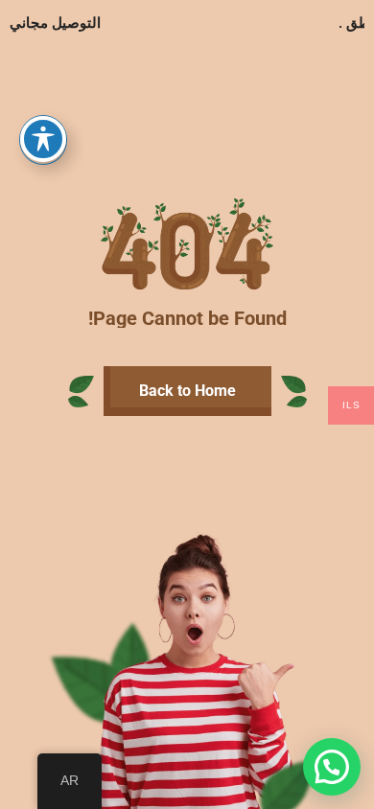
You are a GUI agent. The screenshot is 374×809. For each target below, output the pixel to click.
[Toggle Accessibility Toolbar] (43, 139)
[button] (332, 767)
